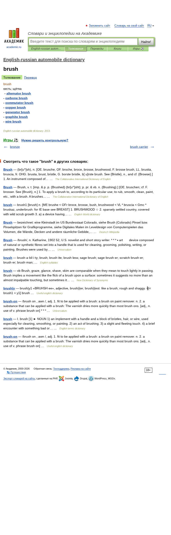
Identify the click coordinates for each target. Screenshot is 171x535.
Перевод (30, 77)
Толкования (75, 48)
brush (7, 205)
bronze (15, 146)
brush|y (9, 288)
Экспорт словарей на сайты (19, 378)
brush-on (10, 301)
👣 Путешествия (16, 372)
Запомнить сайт (99, 25)
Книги (117, 48)
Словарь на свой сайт (129, 25)
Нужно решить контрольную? (44, 140)
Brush (7, 169)
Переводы (97, 48)
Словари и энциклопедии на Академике (65, 33)
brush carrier (139, 146)
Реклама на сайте (81, 368)
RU (149, 25)
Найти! (146, 42)
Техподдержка (61, 368)
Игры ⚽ (138, 48)
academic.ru (13, 47)
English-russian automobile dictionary (46, 48)
